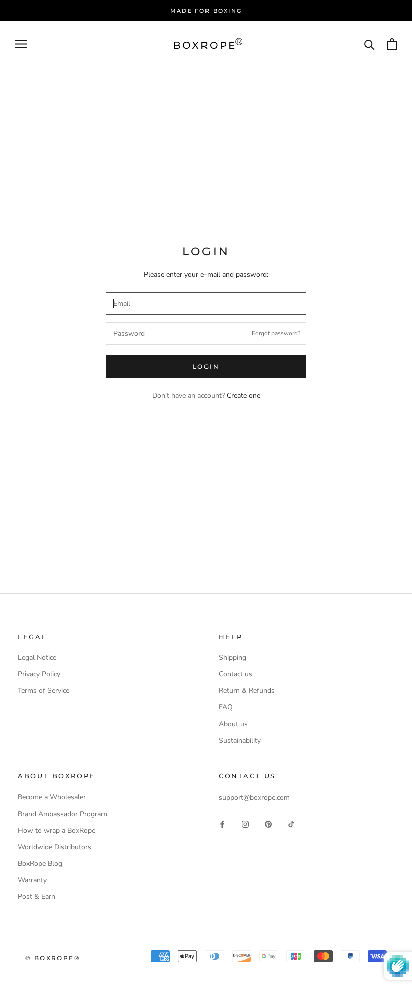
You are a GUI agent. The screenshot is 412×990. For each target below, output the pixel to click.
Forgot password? (276, 333)
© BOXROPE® (52, 958)
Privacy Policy (39, 674)
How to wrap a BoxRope (56, 830)
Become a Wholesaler (52, 797)
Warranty (32, 880)
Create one (243, 395)
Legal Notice (37, 657)
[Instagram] (245, 823)
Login (206, 366)
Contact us (235, 674)
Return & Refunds (247, 690)
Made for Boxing (206, 10)
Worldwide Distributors (54, 847)
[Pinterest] (268, 823)
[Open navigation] (21, 44)
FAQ (226, 707)
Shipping (232, 657)
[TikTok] (291, 823)
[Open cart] (392, 44)
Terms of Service (43, 690)
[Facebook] (222, 823)
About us (233, 724)
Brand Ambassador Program (62, 814)
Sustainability (240, 740)
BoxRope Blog (40, 863)
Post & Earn (36, 897)
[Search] (369, 44)
